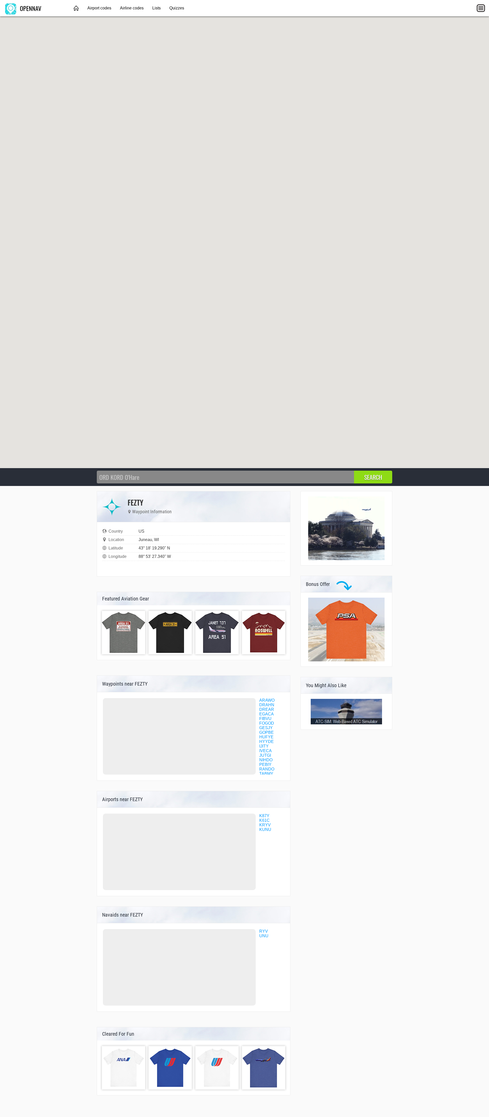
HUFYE (266, 737)
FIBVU (265, 718)
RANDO (266, 769)
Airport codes (99, 8)
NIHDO (266, 760)
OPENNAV (29, 8)
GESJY (266, 728)
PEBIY (265, 764)
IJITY (264, 746)
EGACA (266, 714)
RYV (263, 931)
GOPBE (266, 732)
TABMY (266, 774)
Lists (156, 8)
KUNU (265, 829)
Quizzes (176, 8)
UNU (263, 936)
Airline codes (132, 8)
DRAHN (266, 705)
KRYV (265, 825)
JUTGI (265, 755)
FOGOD (266, 723)
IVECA (265, 751)
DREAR (266, 709)
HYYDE (266, 741)
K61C (264, 820)
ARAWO (267, 700)
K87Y (264, 816)
